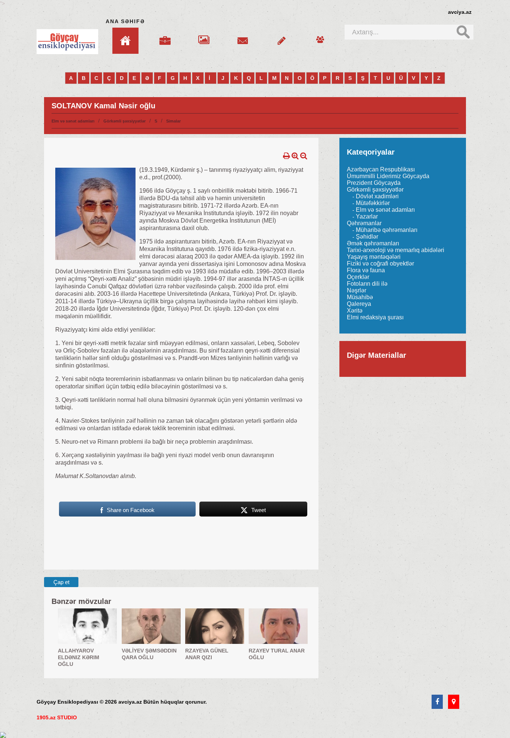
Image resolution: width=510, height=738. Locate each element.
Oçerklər (358, 277)
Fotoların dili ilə (367, 283)
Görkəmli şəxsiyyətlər (124, 121)
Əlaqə (243, 36)
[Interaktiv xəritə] (453, 702)
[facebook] (437, 702)
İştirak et (281, 36)
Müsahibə (360, 297)
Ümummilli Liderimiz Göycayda (388, 176)
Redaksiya (320, 36)
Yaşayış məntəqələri (374, 257)
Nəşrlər (356, 290)
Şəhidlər (367, 236)
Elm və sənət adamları (73, 121)
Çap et (61, 582)
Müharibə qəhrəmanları (386, 230)
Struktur (165, 36)
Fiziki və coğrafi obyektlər (380, 263)
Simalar (173, 121)
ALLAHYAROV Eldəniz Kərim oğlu (78, 657)
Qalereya (204, 36)
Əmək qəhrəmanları (373, 243)
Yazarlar (367, 216)
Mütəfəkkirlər (373, 203)
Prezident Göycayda (374, 183)
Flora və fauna (366, 270)
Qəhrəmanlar (364, 223)
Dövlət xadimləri (377, 196)
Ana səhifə (125, 21)
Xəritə (355, 310)
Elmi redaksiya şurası (375, 317)
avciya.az (460, 12)
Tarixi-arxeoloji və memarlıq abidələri (395, 250)
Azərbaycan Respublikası (381, 169)
